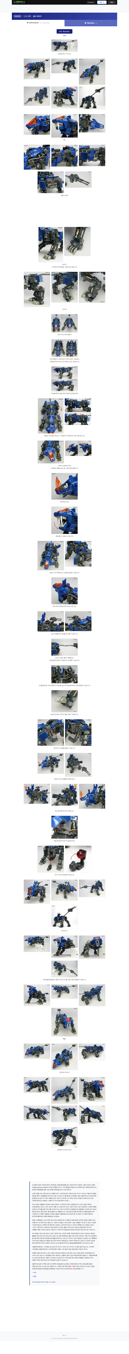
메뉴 (111, 2)
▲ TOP (64, 1335)
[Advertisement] (64, 9)
